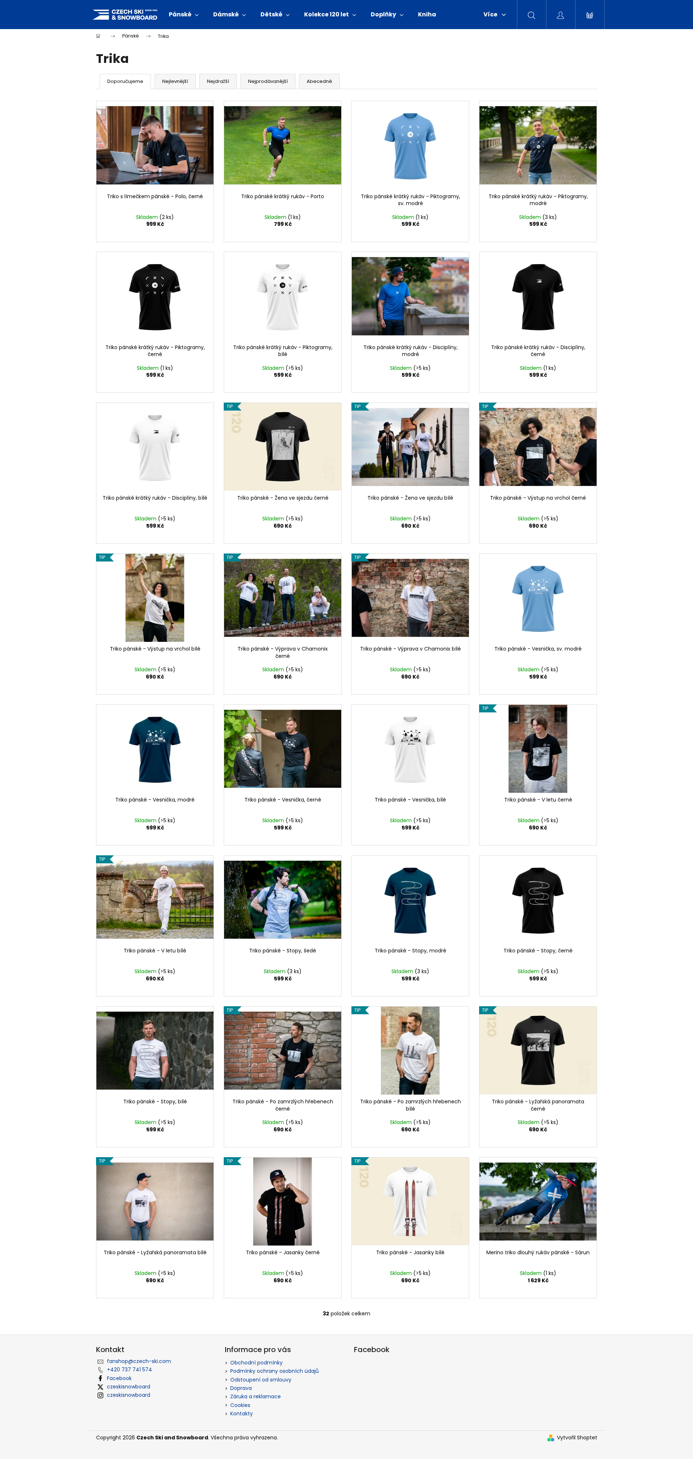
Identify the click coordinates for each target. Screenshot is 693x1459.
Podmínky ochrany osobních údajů (274, 1371)
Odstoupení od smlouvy (260, 1379)
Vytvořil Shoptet (577, 1437)
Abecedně (319, 81)
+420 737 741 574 (129, 1369)
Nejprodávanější (268, 81)
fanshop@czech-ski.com (139, 1361)
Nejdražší (218, 81)
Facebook (119, 1378)
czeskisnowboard (128, 1386)
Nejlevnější (175, 81)
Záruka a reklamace (255, 1396)
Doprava (241, 1388)
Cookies (240, 1405)
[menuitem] (184, 14)
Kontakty (241, 1413)
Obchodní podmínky (256, 1362)
